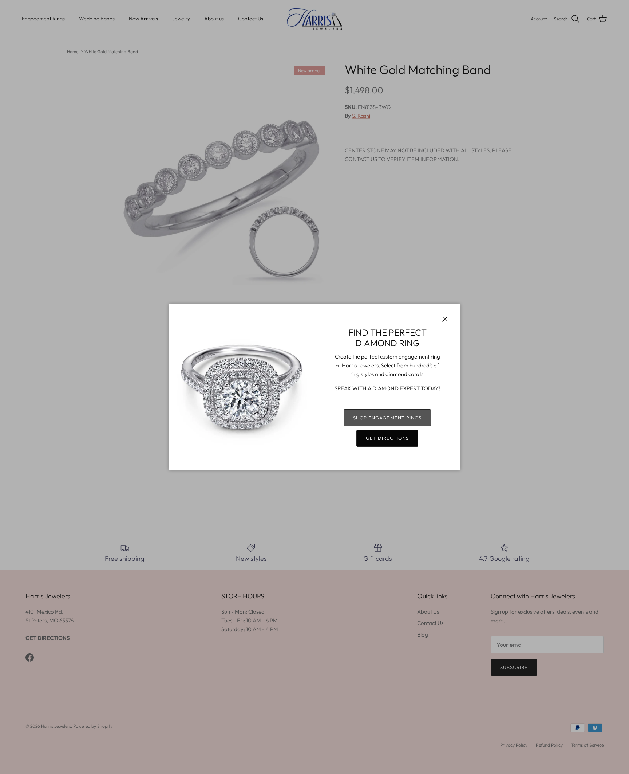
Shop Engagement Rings (387, 418)
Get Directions (387, 438)
